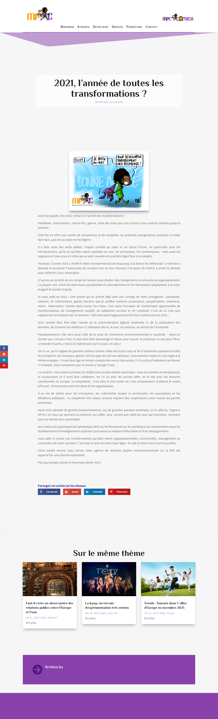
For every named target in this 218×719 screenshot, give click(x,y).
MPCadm (104, 102)
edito (43, 618)
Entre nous (100, 27)
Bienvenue (67, 27)
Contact (152, 27)
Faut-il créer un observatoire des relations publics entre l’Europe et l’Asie (49, 607)
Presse (170, 613)
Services (117, 27)
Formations (134, 27)
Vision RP (53, 618)
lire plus (31, 623)
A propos (83, 27)
